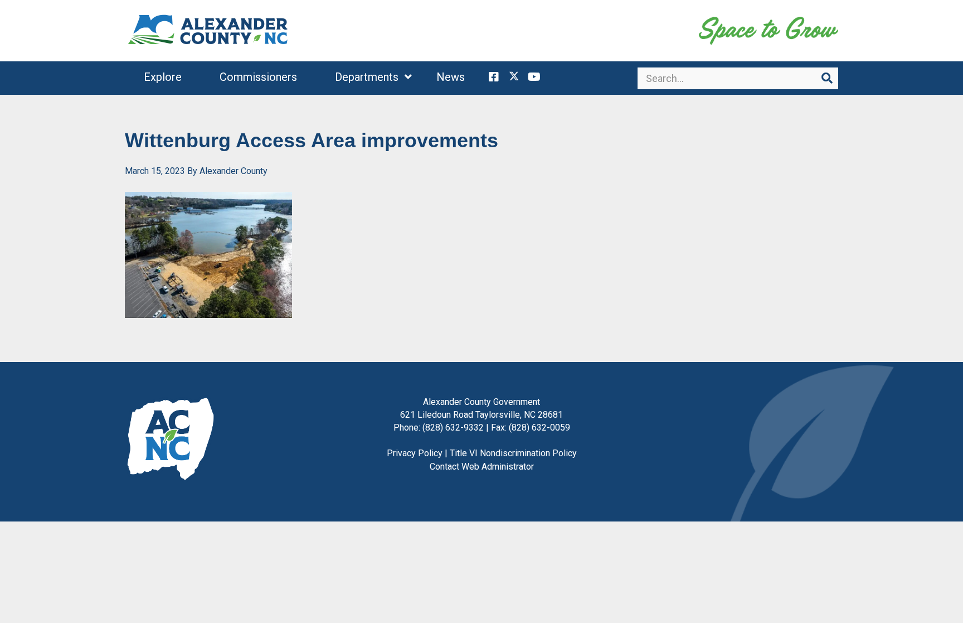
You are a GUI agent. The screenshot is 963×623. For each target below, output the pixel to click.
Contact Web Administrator (482, 466)
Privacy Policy (414, 453)
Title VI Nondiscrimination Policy (513, 453)
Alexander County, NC (208, 30)
